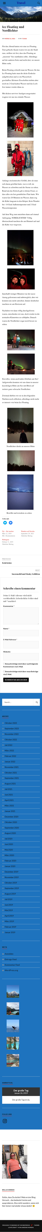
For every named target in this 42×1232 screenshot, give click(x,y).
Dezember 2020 (11, 817)
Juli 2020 (8, 839)
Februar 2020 (10, 861)
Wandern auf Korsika (27, 531)
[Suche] (36, 3)
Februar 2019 (10, 927)
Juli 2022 (8, 745)
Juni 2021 (9, 794)
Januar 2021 (10, 811)
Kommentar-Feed (12, 965)
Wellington (5, 540)
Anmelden (9, 954)
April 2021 (9, 800)
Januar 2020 (10, 866)
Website (6, 652)
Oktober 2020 (11, 822)
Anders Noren (27, 1227)
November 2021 (12, 767)
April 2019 (9, 916)
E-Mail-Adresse (10, 639)
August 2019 (10, 894)
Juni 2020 (9, 844)
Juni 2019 (9, 905)
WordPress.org (11, 970)
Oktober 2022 (11, 739)
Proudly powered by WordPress (16, 1225)
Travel (21, 3)
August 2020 (10, 833)
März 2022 (9, 750)
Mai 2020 (9, 850)
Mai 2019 (9, 910)
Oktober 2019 (11, 883)
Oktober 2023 (11, 723)
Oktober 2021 (11, 772)
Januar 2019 (10, 932)
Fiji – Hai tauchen (8, 531)
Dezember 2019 (11, 872)
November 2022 (12, 734)
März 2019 (9, 921)
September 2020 (12, 828)
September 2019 (12, 888)
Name (6, 628)
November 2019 (12, 877)
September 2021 (12, 778)
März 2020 (9, 855)
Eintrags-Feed (11, 959)
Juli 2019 (8, 899)
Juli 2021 (8, 789)
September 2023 (12, 728)
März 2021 (9, 805)
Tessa (24, 38)
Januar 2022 (10, 761)
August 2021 (10, 783)
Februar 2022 (10, 756)
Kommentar (8, 606)
